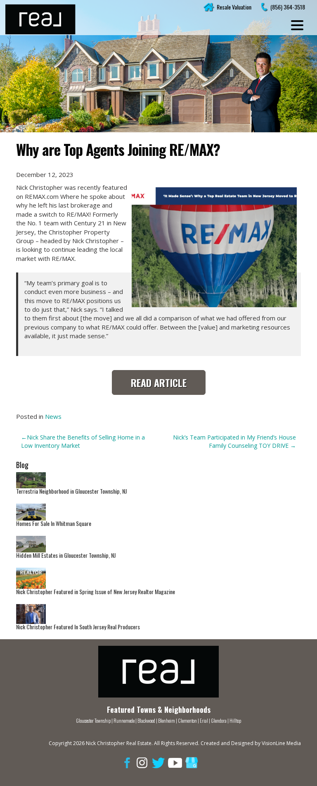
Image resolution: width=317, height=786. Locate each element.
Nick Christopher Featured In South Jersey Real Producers (78, 626)
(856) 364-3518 (287, 6)
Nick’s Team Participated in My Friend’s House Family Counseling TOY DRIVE (234, 441)
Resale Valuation (234, 6)
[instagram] (142, 762)
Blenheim (166, 720)
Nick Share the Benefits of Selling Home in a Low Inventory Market (83, 441)
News (53, 416)
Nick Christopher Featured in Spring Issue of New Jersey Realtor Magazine (95, 591)
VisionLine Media (281, 743)
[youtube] (175, 762)
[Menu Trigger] (297, 25)
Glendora (219, 720)
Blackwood (146, 720)
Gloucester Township (93, 720)
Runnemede (124, 720)
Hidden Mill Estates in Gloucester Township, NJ (66, 555)
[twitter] (158, 762)
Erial (204, 720)
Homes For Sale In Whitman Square (53, 523)
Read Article (159, 382)
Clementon (187, 720)
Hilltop (235, 720)
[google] (191, 762)
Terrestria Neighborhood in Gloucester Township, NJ (71, 491)
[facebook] (125, 762)
